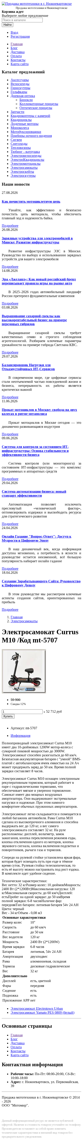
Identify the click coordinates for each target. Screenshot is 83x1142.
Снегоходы (19, 144)
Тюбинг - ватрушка (25, 152)
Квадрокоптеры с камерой (30, 116)
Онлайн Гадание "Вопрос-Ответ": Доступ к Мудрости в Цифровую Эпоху (36, 538)
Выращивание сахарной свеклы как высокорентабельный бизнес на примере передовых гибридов (34, 320)
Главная (17, 44)
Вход (14, 32)
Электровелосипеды (26, 156)
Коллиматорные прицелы (38, 104)
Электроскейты (22, 171)
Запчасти (17, 112)
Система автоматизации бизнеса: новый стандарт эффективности (34, 493)
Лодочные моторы (25, 124)
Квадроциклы (21, 120)
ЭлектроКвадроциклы (27, 159)
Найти (8, 24)
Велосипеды (20, 84)
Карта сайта (20, 64)
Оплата (16, 56)
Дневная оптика (23, 96)
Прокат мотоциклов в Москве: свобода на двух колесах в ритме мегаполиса (39, 412)
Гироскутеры (20, 88)
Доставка (18, 52)
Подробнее (10, 226)
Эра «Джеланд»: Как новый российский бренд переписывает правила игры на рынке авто (39, 281)
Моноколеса (20, 128)
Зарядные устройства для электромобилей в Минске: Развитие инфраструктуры (37, 240)
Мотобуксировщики (26, 132)
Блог (14, 48)
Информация (20, 735)
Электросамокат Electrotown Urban (37, 1008)
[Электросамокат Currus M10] (24, 692)
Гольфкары (19, 92)
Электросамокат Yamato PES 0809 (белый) (42, 1012)
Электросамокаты (24, 167)
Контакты (18, 60)
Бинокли (26, 100)
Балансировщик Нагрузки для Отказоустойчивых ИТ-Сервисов (28, 367)
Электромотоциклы (26, 163)
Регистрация (20, 36)
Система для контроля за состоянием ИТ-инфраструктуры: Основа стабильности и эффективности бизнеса (35, 451)
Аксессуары (20, 80)
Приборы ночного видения (31, 136)
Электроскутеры (23, 175)
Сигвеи (16, 140)
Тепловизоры (21, 148)
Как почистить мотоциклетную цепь (31, 201)
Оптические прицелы (35, 108)
